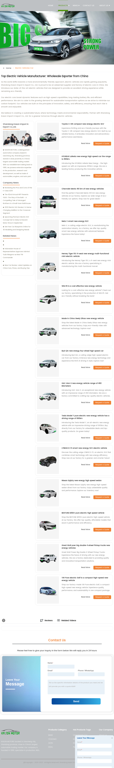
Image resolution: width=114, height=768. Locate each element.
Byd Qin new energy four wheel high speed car (83, 350)
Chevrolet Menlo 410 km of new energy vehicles (83, 188)
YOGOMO (52, 739)
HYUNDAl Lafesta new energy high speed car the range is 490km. (86, 158)
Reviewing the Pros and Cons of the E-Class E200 (17, 189)
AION (50, 743)
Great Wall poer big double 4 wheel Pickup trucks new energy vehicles (86, 546)
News (75, 5)
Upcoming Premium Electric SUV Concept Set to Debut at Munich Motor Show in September (16, 220)
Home (50, 5)
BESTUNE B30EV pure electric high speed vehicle (83, 512)
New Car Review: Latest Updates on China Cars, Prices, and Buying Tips (17, 267)
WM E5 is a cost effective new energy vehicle (82, 286)
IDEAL (50, 747)
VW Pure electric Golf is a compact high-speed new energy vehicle (85, 579)
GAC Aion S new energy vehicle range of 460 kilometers (82, 384)
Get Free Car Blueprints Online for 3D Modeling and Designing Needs (16, 228)
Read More (85, 143)
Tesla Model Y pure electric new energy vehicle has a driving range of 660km (85, 417)
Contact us (88, 5)
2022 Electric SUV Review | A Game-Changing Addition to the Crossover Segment (17, 210)
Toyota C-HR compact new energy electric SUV (83, 124)
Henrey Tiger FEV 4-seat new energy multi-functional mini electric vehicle (85, 255)
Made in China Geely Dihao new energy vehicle (83, 318)
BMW (50, 735)
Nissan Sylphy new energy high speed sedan (82, 480)
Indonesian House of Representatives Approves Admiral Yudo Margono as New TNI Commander (16, 253)
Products (63, 5)
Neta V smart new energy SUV (75, 221)
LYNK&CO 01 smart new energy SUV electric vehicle (84, 448)
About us (103, 5)
